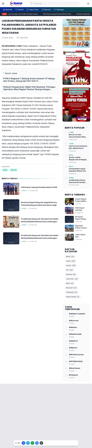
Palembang (71, 292)
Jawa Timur (71, 279)
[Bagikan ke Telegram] (37, 443)
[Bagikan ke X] (28, 443)
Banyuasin (71, 288)
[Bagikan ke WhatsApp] (32, 443)
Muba (69, 283)
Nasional (13, 170)
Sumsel (70, 265)
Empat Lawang (72, 297)
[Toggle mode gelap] (88, 4)
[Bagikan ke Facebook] (23, 443)
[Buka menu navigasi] (3, 3)
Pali (69, 270)
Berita (5, 170)
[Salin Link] (41, 443)
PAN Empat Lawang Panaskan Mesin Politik (56, 14)
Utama (70, 261)
